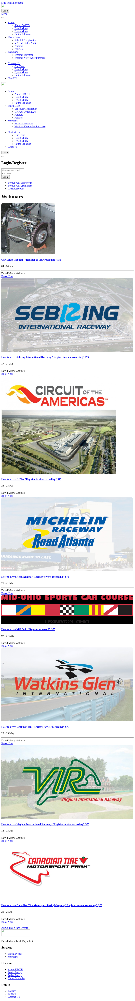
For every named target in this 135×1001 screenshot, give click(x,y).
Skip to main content (12, 2)
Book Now (7, 276)
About (11, 22)
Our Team (19, 66)
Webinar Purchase (23, 54)
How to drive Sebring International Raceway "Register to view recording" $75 (45, 357)
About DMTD (22, 25)
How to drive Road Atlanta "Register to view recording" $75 (35, 576)
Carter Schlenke (22, 34)
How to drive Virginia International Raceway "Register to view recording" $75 (45, 824)
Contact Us (14, 63)
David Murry (21, 28)
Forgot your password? (20, 182)
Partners (18, 46)
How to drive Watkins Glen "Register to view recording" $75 (35, 726)
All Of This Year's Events (14, 927)
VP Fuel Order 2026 (25, 43)
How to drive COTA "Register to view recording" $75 (31, 479)
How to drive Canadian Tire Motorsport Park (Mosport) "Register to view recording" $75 (51, 905)
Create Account (16, 188)
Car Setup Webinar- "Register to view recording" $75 (31, 259)
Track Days (14, 37)
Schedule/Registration (25, 40)
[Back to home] (3, 7)
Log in (5, 177)
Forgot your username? (20, 185)
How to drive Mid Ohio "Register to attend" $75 (28, 629)
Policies (18, 49)
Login (5, 11)
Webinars (13, 51)
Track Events (15, 953)
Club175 (12, 78)
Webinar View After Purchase (29, 57)
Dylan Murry (21, 31)
